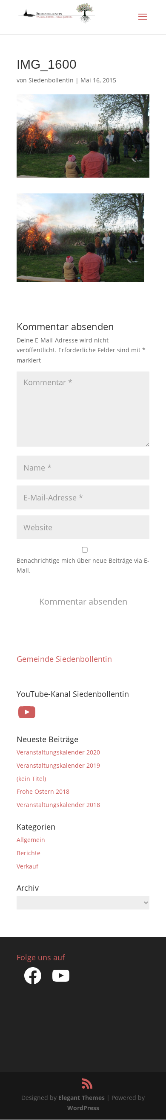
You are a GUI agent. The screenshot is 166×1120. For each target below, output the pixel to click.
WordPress (83, 1108)
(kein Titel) (31, 779)
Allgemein (31, 840)
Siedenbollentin (51, 80)
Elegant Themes (81, 1098)
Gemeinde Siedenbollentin (64, 659)
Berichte (28, 853)
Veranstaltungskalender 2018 (58, 805)
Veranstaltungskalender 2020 (58, 752)
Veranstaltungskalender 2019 (58, 765)
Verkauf (27, 866)
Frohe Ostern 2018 (43, 791)
